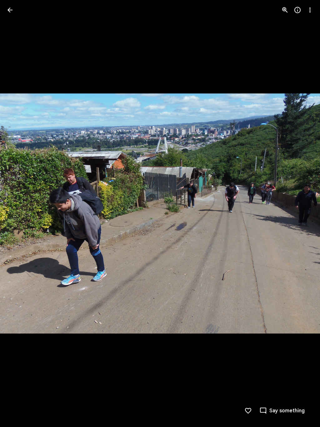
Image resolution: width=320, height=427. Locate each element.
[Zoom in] (285, 10)
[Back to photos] (10, 10)
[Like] (248, 410)
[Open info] (297, 10)
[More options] (310, 10)
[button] (17, 213)
